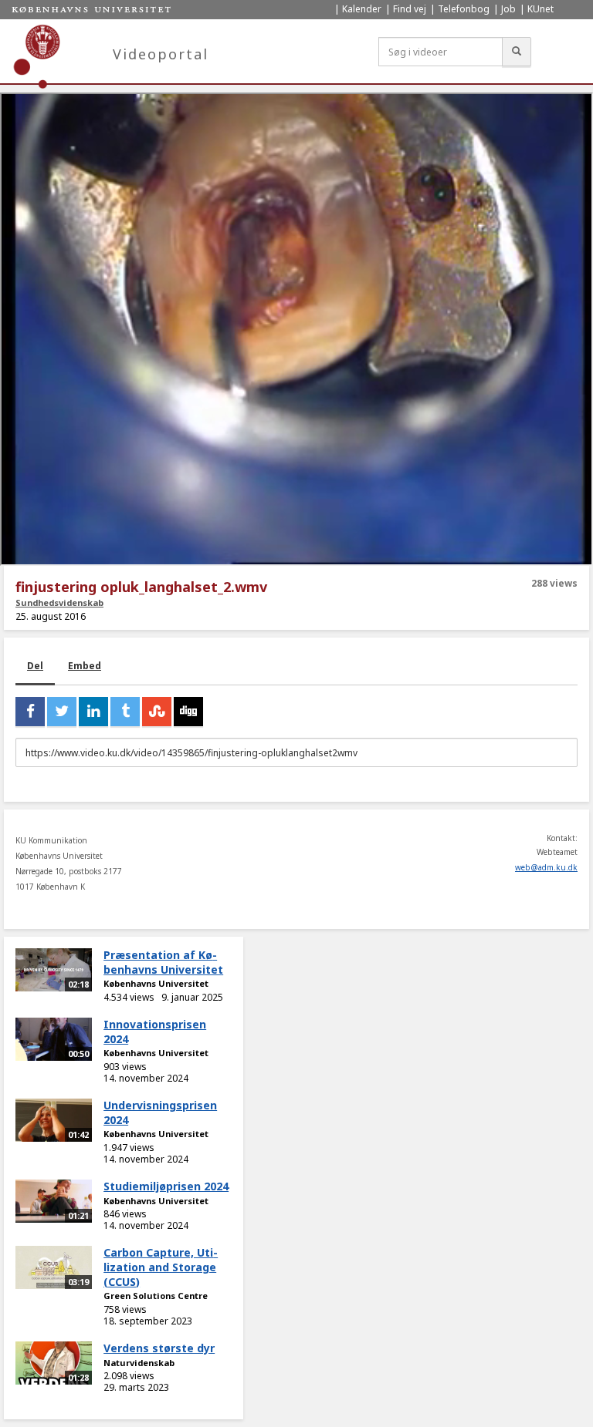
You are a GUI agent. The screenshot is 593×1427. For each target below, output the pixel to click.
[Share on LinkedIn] (93, 711)
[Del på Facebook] (30, 711)
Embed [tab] (84, 665)
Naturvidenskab (139, 1362)
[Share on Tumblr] (125, 711)
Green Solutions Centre (155, 1295)
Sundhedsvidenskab (59, 602)
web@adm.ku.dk (546, 867)
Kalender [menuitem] (361, 8)
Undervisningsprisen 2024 (160, 1112)
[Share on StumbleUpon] (156, 711)
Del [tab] (35, 665)
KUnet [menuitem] (540, 8)
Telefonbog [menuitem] (464, 8)
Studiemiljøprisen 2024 (166, 1186)
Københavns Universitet (155, 983)
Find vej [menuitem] (409, 8)
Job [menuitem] (508, 8)
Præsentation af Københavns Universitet (163, 962)
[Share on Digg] (188, 711)
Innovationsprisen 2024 (154, 1031)
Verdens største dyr (159, 1348)
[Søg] (516, 51)
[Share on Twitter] (61, 711)
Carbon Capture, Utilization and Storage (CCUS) (160, 1266)
